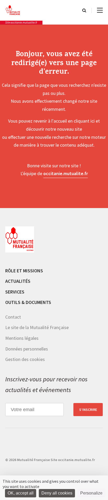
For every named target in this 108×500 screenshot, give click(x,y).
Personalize (91, 493)
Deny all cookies (56, 493)
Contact (13, 317)
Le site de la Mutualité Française (37, 327)
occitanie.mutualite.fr (65, 173)
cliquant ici (84, 121)
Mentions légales (22, 338)
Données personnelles (26, 349)
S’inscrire (88, 409)
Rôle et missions (24, 271)
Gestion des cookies (25, 359)
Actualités (17, 281)
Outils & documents (28, 302)
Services (14, 292)
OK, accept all (21, 493)
